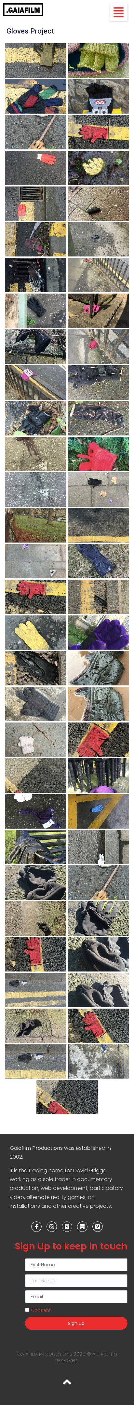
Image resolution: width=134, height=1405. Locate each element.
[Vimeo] (97, 1226)
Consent (41, 1310)
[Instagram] (52, 1226)
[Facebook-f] (36, 1226)
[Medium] (67, 1226)
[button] (118, 12)
